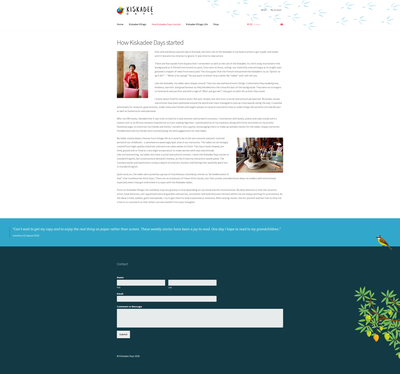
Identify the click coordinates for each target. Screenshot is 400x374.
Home (120, 24)
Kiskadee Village (137, 24)
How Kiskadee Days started (166, 24)
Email (121, 293)
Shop (216, 24)
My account (276, 9)
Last (170, 287)
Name (121, 277)
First (118, 287)
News (263, 9)
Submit (123, 334)
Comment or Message (130, 306)
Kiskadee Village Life (197, 24)
